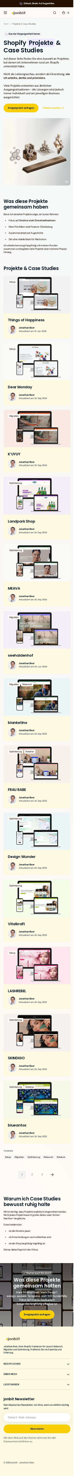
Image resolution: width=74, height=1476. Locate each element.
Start (6, 23)
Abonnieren (36, 1409)
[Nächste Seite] (51, 1152)
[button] (5, 13)
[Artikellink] (36, 303)
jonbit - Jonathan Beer (22, 1443)
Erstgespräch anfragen (21, 107)
